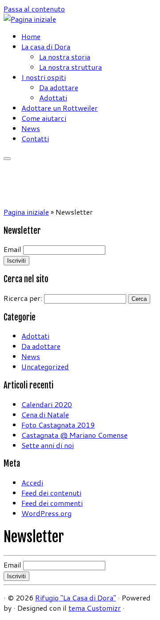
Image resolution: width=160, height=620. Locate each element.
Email (12, 249)
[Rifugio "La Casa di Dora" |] (30, 19)
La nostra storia (64, 57)
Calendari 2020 (46, 404)
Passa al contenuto (34, 9)
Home (30, 36)
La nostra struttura (70, 67)
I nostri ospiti (43, 77)
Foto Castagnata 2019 (58, 425)
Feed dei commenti (52, 503)
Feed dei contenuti (51, 493)
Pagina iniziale (26, 212)
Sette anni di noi (47, 445)
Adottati (53, 97)
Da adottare (58, 87)
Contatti (35, 138)
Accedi (32, 482)
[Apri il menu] (7, 158)
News (30, 128)
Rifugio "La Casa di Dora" (75, 597)
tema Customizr (94, 608)
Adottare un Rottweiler (59, 108)
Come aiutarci (43, 118)
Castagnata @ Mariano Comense (74, 435)
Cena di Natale (45, 414)
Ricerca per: (23, 298)
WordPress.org (46, 513)
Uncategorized (45, 366)
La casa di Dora (45, 46)
